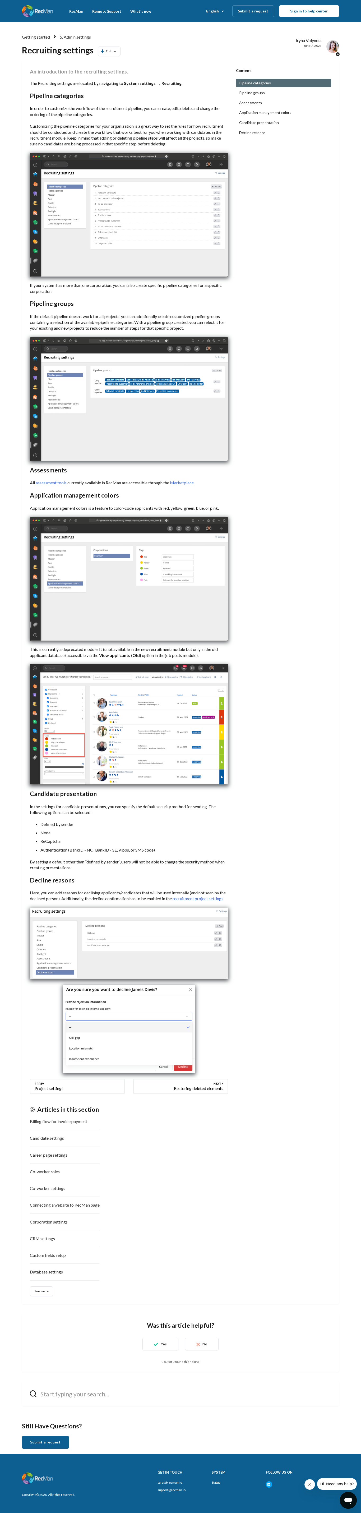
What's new (140, 11)
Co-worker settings (47, 1188)
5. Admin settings (75, 36)
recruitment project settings (198, 898)
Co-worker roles (45, 1171)
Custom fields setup (48, 1255)
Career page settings (48, 1154)
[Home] (38, 11)
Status (216, 1482)
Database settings (46, 1271)
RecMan (76, 11)
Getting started (36, 36)
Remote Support (106, 11)
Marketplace (182, 482)
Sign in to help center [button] (309, 11)
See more (41, 1291)
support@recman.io (172, 1490)
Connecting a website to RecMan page (65, 1204)
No (204, 1344)
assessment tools (51, 482)
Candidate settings (47, 1138)
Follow (111, 51)
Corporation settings (49, 1221)
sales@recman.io (170, 1482)
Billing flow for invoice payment (58, 1121)
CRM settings (42, 1238)
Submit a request (253, 11)
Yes (164, 1344)
